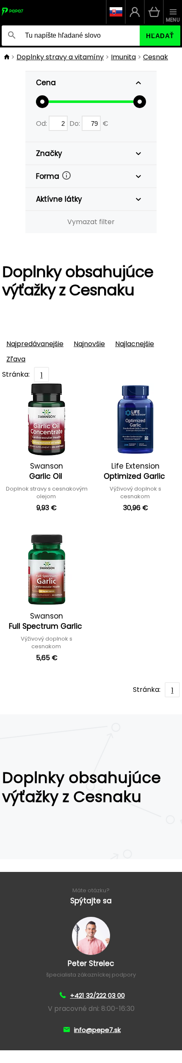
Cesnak (155, 57)
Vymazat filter (91, 222)
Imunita (123, 57)
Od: (42, 123)
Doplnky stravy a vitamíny (60, 57)
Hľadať (160, 35)
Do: (75, 123)
